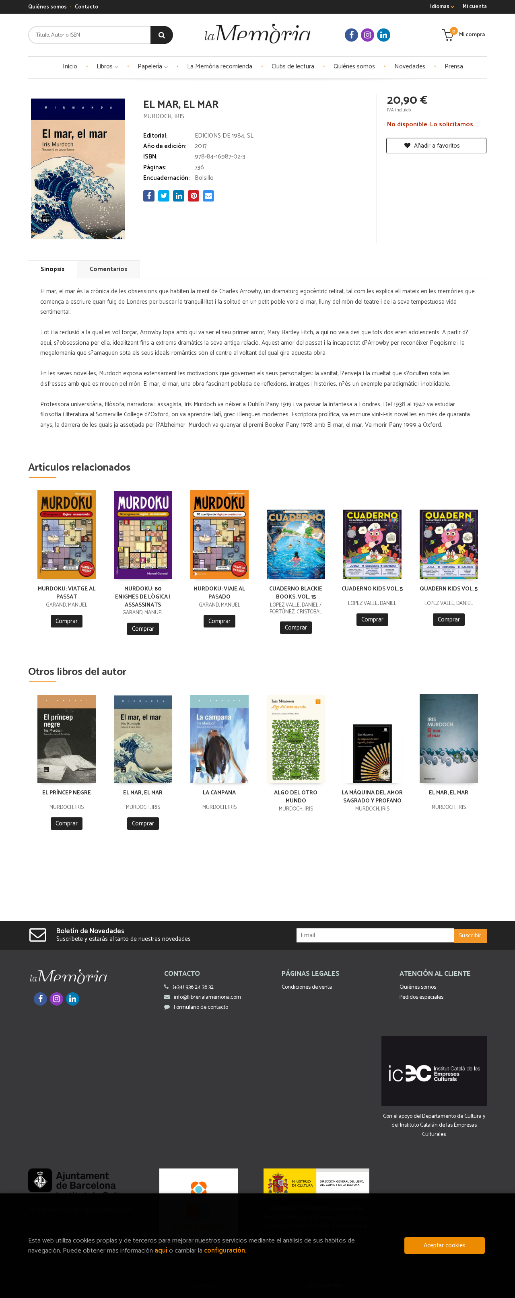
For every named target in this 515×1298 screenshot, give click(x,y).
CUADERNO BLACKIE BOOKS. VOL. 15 (295, 593)
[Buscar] (161, 35)
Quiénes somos (47, 7)
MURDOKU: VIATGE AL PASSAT (66, 593)
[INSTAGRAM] (367, 35)
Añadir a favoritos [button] (436, 146)
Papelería (151, 66)
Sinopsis (52, 269)
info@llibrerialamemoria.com (207, 997)
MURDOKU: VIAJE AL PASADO (219, 593)
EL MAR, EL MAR (143, 793)
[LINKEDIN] (383, 35)
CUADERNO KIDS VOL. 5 (372, 589)
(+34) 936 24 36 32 (193, 987)
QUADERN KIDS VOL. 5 (449, 589)
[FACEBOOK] (351, 35)
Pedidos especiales (421, 997)
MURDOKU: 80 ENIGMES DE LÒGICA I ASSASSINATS (143, 597)
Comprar (67, 621)
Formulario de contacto (201, 1007)
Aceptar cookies (445, 1245)
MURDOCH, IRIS (163, 116)
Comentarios (108, 269)
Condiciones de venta (307, 987)
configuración (224, 1250)
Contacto (86, 7)
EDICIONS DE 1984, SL (224, 136)
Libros (105, 66)
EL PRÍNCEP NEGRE (66, 793)
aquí (160, 1250)
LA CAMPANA (219, 793)
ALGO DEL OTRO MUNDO (295, 797)
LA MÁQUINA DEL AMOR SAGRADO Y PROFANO (372, 797)
